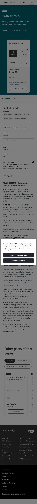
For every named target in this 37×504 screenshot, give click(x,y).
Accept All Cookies (18, 260)
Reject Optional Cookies (18, 255)
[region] (18, 252)
